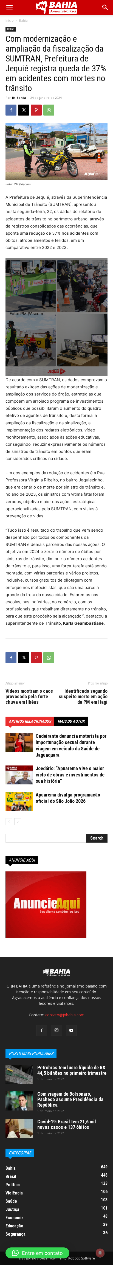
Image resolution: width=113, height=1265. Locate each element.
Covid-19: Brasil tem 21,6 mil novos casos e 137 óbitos (66, 1124)
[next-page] (17, 821)
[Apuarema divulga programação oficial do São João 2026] (19, 801)
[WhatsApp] (48, 110)
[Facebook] (10, 110)
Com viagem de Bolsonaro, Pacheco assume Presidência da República (70, 1099)
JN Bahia (19, 98)
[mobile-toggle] (9, 7)
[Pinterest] (36, 110)
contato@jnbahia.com (64, 1014)
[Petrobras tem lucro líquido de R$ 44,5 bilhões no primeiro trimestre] (19, 1074)
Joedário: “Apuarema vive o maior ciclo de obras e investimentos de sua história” (70, 774)
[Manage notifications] (100, 1253)
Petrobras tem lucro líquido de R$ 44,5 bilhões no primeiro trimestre (71, 1070)
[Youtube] (71, 1030)
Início (9, 20)
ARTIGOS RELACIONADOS (30, 721)
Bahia (23, 20)
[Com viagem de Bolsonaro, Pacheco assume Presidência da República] (19, 1100)
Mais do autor (71, 721)
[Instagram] (56, 1030)
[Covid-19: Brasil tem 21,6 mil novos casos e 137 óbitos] (19, 1128)
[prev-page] (8, 821)
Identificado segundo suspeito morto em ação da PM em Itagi (83, 696)
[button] (105, 7)
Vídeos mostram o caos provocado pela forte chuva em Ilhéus (29, 696)
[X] (23, 110)
